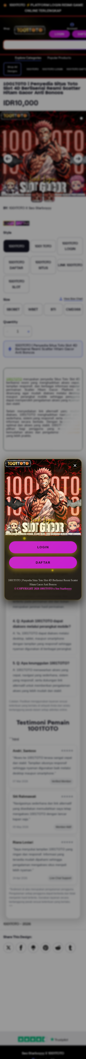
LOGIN (43, 547)
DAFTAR (43, 562)
